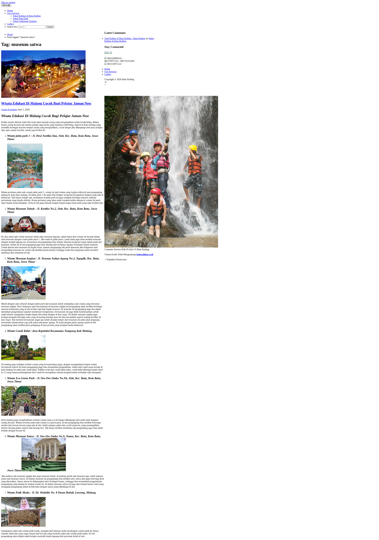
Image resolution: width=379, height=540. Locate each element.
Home (10, 10)
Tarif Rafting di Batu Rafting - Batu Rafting (124, 38)
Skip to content (8, 2)
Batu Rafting (114, 91)
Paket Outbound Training (25, 21)
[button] (189, 173)
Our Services (13, 13)
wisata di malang (9, 109)
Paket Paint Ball (20, 18)
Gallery (10, 24)
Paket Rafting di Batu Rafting (27, 16)
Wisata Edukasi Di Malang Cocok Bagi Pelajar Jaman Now (46, 103)
